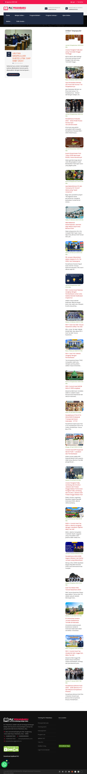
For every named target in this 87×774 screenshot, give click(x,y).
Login (73, 2)
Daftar (81, 2)
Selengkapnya (13, 74)
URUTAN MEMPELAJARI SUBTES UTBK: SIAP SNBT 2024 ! (21, 57)
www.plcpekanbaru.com (25, 739)
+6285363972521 (10, 739)
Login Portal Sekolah (44, 750)
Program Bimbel (35, 15)
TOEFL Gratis (20, 21)
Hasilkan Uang (42, 746)
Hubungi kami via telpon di (75, 7)
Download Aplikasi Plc (54, 7)
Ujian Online (66, 15)
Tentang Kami (42, 727)
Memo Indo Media (9, 773)
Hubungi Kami (42, 731)
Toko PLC (40, 742)
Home (8, 15)
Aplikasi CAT (41, 738)
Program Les (41, 734)
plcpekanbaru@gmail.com (14, 741)
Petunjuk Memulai (43, 723)
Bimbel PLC (19, 771)
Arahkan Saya (65, 746)
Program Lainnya (51, 15)
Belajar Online (19, 15)
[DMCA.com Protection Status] (11, 749)
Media (8, 21)
